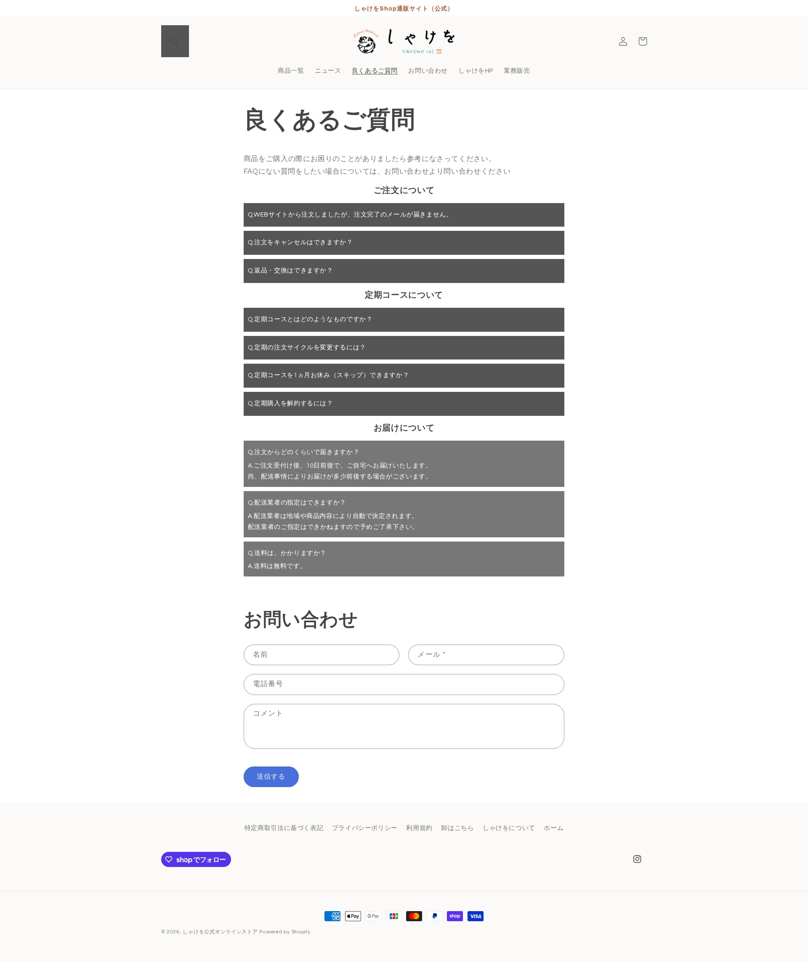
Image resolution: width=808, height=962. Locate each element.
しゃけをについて (509, 828)
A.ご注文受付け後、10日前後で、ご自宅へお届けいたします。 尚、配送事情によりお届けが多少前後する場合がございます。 (340, 464)
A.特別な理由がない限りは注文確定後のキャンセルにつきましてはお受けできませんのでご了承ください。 (399, 247)
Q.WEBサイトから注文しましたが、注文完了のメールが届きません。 (350, 214)
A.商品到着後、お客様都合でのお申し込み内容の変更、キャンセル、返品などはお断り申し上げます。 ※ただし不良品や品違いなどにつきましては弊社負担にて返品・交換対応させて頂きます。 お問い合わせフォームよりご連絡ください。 (399, 275)
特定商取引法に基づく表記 (284, 828)
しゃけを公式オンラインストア (220, 932)
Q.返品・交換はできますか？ (290, 270)
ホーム (553, 828)
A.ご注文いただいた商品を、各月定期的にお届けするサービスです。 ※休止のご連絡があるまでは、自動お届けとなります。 (349, 324)
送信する (271, 776)
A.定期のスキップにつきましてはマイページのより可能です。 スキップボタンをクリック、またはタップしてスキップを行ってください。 (359, 380)
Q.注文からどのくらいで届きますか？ (303, 452)
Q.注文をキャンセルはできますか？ (300, 242)
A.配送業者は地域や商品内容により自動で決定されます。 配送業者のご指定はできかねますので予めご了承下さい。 (333, 515)
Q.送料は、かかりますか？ (287, 553)
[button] (175, 41)
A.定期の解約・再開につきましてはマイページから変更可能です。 (346, 408)
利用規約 (419, 828)
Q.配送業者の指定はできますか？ (297, 503)
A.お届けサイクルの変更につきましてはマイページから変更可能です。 (353, 352)
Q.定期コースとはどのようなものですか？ (310, 319)
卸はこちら (457, 828)
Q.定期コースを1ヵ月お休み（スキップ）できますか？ (328, 375)
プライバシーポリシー (365, 828)
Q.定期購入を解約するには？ (290, 403)
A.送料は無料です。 (287, 560)
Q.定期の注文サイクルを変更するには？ (307, 347)
